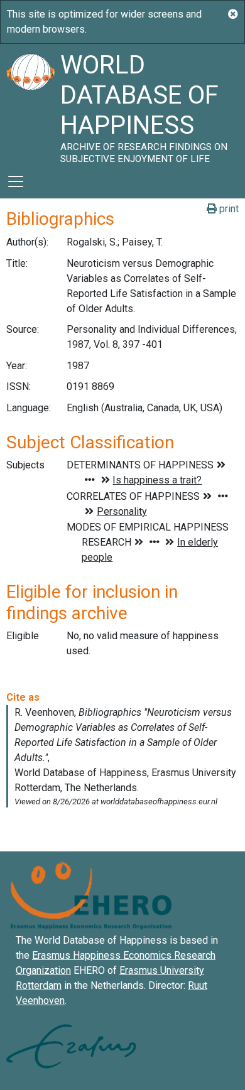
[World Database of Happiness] (30, 104)
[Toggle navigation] (15, 181)
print (228, 209)
